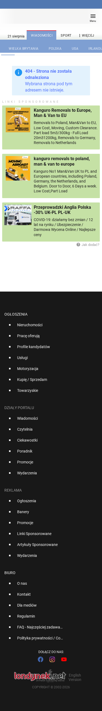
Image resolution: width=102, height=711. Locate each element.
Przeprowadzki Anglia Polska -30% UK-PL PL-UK (62, 210)
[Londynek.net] (48, 18)
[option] (48, 327)
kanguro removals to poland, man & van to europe (62, 161)
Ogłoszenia (15, 314)
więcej (86, 35)
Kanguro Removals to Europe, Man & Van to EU (63, 113)
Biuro (10, 573)
